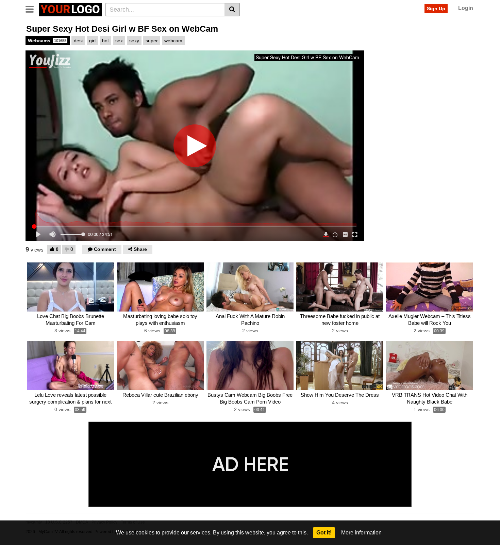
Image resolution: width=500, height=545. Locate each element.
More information (361, 532)
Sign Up (436, 8)
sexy (134, 40)
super (152, 40)
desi (78, 40)
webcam (173, 40)
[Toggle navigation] (32, 8)
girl (92, 40)
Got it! (324, 532)
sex (119, 40)
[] (232, 9)
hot (105, 40)
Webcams (47, 40)
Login (465, 8)
